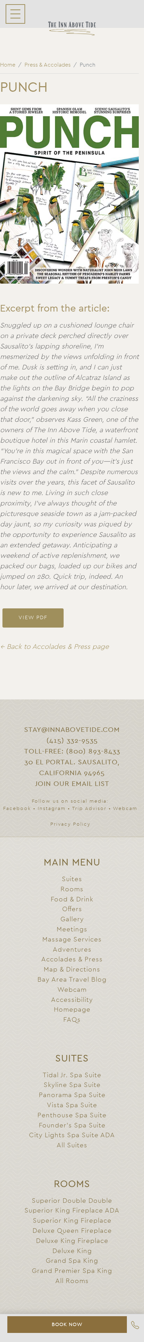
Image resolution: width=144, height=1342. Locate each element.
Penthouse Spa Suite (72, 1115)
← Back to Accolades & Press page (54, 646)
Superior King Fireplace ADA (72, 1210)
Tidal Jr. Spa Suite (72, 1075)
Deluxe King (72, 1251)
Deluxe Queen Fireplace (72, 1231)
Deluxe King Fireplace (72, 1241)
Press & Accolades (47, 65)
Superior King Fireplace (72, 1220)
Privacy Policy (70, 824)
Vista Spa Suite (72, 1105)
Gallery (72, 919)
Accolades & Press (72, 959)
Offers (72, 909)
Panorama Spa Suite (72, 1095)
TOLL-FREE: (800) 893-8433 (72, 751)
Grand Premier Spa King (72, 1271)
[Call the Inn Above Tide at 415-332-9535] (135, 1326)
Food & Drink (72, 899)
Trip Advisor (89, 808)
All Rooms (72, 1281)
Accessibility (72, 1000)
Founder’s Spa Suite (72, 1125)
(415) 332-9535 (72, 740)
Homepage (72, 1009)
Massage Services (72, 939)
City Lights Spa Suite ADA (72, 1135)
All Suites (72, 1145)
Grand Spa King (72, 1261)
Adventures (72, 949)
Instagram (52, 808)
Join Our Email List (72, 783)
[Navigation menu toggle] (15, 14)
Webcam (125, 808)
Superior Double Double (72, 1201)
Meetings (72, 929)
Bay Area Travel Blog (72, 979)
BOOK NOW (67, 1324)
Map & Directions (72, 969)
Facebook (17, 808)
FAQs (72, 1020)
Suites (72, 879)
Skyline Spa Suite (72, 1085)
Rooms (72, 889)
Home (7, 65)
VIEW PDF (33, 617)
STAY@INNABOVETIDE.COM (72, 729)
